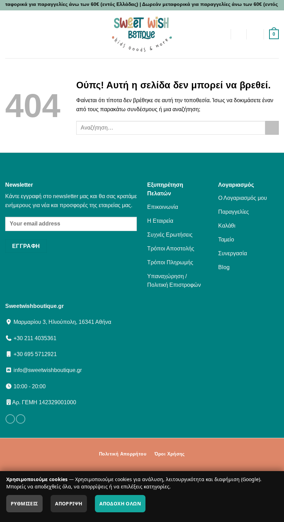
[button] (54, 34)
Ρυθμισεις (24, 503)
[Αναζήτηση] (238, 34)
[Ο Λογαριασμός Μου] (255, 34)
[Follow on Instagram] (20, 419)
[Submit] (272, 127)
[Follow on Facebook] (10, 419)
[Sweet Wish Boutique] (142, 34)
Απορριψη (68, 503)
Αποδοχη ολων (120, 503)
